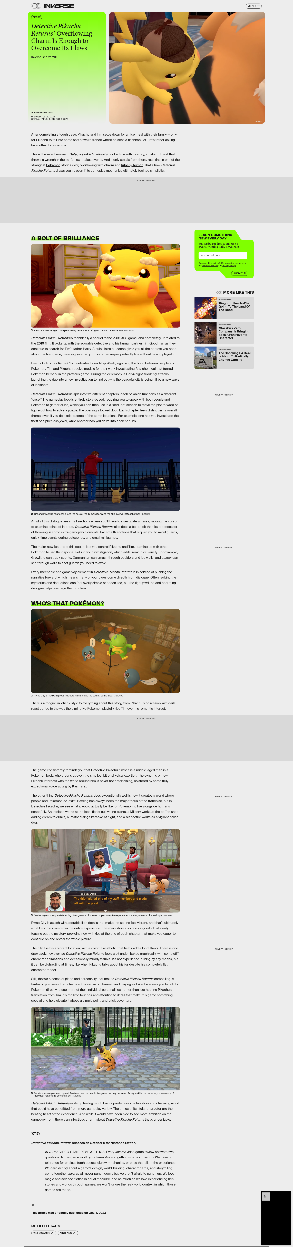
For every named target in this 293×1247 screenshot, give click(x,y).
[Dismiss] (287, 1194)
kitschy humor (132, 165)
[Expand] (264, 1194)
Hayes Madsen (45, 112)
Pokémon (53, 165)
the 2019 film (40, 343)
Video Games (41, 1232)
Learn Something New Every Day (215, 236)
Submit (237, 273)
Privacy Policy (229, 265)
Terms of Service (210, 265)
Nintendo (66, 1232)
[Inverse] (58, 6)
